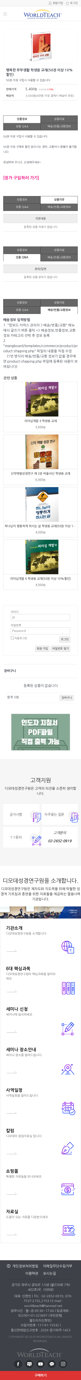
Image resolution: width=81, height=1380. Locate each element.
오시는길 (49, 1273)
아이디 (15, 612)
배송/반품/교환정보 (59, 126)
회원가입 (58, 3)
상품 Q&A (22, 126)
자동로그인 (20, 638)
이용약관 (31, 1273)
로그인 (74, 3)
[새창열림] (18, 1364)
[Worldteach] (40, 1351)
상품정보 (22, 119)
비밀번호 (16, 625)
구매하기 (41, 1375)
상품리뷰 (59, 119)
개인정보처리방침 (25, 1266)
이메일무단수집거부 (57, 1266)
